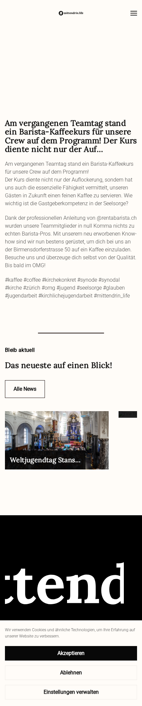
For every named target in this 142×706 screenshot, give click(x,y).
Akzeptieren (71, 653)
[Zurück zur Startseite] (71, 13)
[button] (133, 13)
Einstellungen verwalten (71, 692)
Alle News (25, 389)
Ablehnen (71, 672)
